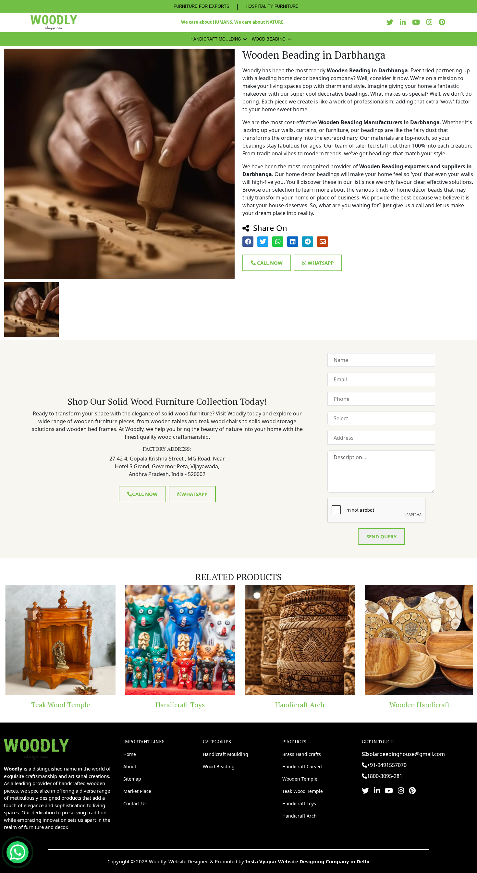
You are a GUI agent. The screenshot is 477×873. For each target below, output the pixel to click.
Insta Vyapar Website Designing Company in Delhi (307, 861)
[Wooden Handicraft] (415, 640)
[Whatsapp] (17, 852)
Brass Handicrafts (301, 754)
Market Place (137, 791)
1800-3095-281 (384, 776)
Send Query (381, 536)
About (129, 766)
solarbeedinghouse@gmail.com (406, 754)
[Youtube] (417, 22)
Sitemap (132, 779)
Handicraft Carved (302, 766)
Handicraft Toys (175, 704)
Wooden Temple (299, 779)
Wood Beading (269, 39)
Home (129, 754)
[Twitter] (391, 22)
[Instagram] (430, 22)
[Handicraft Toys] (175, 640)
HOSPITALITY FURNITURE (272, 6)
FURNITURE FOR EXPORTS (201, 6)
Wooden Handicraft (414, 704)
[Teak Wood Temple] (55, 640)
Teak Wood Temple (55, 704)
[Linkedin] (404, 22)
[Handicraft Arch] (295, 640)
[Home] (36, 748)
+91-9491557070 (387, 765)
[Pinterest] (443, 22)
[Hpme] (54, 22)
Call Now (269, 262)
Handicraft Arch (294, 704)
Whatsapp (320, 262)
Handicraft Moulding (215, 39)
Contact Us (135, 803)
